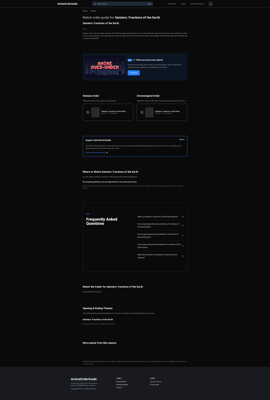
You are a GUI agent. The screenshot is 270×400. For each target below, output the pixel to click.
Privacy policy (154, 384)
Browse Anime (121, 381)
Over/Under (172, 4)
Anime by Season (197, 4)
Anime (183, 4)
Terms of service (155, 381)
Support (119, 387)
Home (85, 11)
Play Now (133, 73)
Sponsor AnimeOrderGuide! (95, 153)
